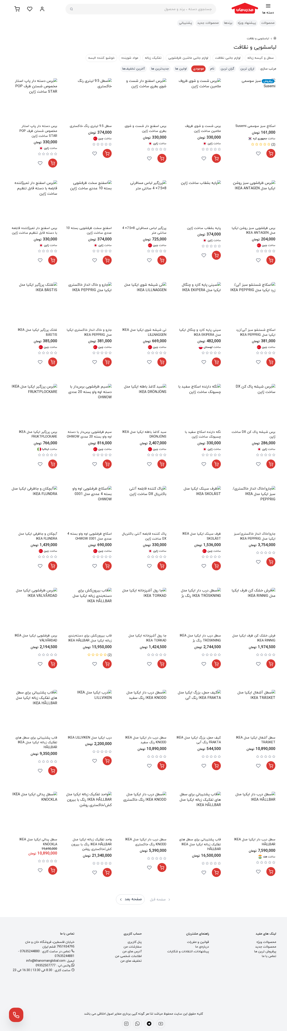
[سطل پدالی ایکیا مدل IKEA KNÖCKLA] (34, 814)
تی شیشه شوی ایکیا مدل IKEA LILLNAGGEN (144, 332)
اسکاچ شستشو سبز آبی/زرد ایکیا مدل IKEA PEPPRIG (255, 332)
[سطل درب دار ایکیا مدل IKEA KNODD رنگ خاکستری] (143, 814)
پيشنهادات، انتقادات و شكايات (188, 951)
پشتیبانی (185, 23)
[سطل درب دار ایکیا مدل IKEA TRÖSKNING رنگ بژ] (198, 610)
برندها (228, 23)
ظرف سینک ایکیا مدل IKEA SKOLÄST (201, 536)
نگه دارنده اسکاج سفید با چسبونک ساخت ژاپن (203, 434)
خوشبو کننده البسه (101, 58)
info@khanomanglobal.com (45, 961)
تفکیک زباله (153, 58)
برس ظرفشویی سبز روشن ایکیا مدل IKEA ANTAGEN (253, 230)
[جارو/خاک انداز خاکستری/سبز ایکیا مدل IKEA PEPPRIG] (252, 509)
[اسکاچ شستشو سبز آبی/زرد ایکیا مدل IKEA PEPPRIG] (252, 305)
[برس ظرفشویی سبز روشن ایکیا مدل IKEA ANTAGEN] (252, 203)
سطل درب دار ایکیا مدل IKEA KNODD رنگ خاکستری (145, 842)
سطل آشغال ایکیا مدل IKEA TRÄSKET (255, 740)
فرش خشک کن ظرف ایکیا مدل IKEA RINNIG (253, 638)
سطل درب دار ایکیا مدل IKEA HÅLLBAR (254, 842)
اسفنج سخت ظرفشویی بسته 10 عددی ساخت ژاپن (89, 230)
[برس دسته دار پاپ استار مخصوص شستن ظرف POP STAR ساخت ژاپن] (34, 101)
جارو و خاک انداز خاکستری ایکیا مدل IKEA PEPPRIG (89, 332)
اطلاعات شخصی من (128, 956)
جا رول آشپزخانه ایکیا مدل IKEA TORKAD (147, 638)
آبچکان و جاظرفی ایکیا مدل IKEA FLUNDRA (37, 536)
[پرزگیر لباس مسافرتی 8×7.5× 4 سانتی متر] (143, 203)
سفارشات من (133, 947)
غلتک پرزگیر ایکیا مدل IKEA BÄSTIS (37, 332)
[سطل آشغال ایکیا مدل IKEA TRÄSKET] (252, 712)
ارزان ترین (247, 69)
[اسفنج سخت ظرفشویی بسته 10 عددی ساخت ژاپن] (89, 203)
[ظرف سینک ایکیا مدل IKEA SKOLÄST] (198, 509)
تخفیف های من (131, 961)
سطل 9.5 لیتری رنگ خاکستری (91, 126)
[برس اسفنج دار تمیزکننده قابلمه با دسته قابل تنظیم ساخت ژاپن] (34, 203)
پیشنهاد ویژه (247, 23)
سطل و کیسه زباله (260, 58)
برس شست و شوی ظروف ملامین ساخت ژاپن (203, 128)
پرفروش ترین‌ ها (265, 951)
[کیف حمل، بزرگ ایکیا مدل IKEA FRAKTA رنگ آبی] (198, 712)
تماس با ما (269, 956)
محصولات (267, 23)
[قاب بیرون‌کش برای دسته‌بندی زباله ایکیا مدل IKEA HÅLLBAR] (89, 610)
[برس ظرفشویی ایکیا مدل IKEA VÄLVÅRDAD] (34, 610)
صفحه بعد (133, 899)
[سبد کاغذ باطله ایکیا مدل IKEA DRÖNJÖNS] (143, 406)
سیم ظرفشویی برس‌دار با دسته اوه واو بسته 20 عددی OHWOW (89, 434)
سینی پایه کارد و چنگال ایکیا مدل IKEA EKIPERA (200, 332)
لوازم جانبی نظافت (228, 58)
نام (212, 69)
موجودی (198, 69)
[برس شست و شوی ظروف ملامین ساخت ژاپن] (198, 101)
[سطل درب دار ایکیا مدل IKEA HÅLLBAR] (252, 814)
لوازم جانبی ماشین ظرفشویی (188, 58)
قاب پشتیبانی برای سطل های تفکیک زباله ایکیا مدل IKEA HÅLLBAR (36, 742)
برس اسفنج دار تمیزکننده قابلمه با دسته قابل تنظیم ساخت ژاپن (34, 230)
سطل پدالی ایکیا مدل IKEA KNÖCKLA (38, 842)
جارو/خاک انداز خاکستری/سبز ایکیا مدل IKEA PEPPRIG (254, 536)
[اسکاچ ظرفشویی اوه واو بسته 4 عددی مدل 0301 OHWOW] (89, 509)
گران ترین (227, 69)
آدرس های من (132, 951)
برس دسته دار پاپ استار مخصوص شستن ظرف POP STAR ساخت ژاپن (38, 131)
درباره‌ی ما (202, 947)
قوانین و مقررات (198, 942)
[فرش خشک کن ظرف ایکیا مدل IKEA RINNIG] (252, 610)
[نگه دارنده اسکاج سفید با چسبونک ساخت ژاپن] (198, 406)
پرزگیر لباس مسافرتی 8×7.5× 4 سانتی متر (144, 230)
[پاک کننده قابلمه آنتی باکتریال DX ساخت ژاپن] (143, 509)
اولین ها (181, 69)
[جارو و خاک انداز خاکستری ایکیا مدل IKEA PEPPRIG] (89, 305)
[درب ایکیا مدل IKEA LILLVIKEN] (89, 712)
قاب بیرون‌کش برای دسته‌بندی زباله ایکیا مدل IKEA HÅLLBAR (90, 638)
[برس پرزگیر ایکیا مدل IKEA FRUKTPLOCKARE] (34, 406)
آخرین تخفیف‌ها (133, 69)
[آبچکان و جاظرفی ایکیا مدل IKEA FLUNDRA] (34, 509)
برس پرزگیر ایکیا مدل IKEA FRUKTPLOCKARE (38, 434)
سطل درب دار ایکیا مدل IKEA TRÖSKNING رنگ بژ (200, 638)
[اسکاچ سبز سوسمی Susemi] (252, 101)
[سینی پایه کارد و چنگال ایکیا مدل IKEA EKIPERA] (198, 305)
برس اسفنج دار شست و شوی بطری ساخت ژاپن (145, 128)
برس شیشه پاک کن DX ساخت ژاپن (253, 434)
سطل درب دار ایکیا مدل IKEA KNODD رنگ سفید (145, 740)
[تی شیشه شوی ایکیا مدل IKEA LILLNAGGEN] (143, 305)
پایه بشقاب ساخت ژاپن (204, 228)
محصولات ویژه (266, 942)
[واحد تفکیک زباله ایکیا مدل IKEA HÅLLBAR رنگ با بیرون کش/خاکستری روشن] (89, 814)
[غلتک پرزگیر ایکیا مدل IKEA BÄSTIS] (34, 305)
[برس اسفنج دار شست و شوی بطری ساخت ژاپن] (143, 101)
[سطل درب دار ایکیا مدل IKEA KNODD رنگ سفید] (143, 712)
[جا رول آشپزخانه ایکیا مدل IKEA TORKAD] (143, 610)
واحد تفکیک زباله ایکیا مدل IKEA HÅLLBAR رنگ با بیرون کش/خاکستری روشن (91, 844)
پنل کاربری (135, 942)
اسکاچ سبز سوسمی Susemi (255, 126)
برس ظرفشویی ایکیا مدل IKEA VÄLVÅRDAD (36, 638)
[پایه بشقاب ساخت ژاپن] (198, 203)
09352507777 (45, 965)
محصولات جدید (208, 23)
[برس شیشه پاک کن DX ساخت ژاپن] (252, 406)
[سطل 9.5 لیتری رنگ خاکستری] (89, 101)
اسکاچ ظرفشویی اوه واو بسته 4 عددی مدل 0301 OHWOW (89, 536)
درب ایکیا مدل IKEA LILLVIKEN (90, 737)
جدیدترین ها (160, 69)
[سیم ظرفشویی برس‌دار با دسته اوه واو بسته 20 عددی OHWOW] (89, 406)
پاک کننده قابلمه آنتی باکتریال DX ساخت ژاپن (144, 536)
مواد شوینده (129, 58)
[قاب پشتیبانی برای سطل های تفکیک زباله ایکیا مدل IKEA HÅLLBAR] (34, 712)
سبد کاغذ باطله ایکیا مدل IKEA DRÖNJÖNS (144, 434)
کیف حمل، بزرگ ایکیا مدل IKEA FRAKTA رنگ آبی (198, 740)
